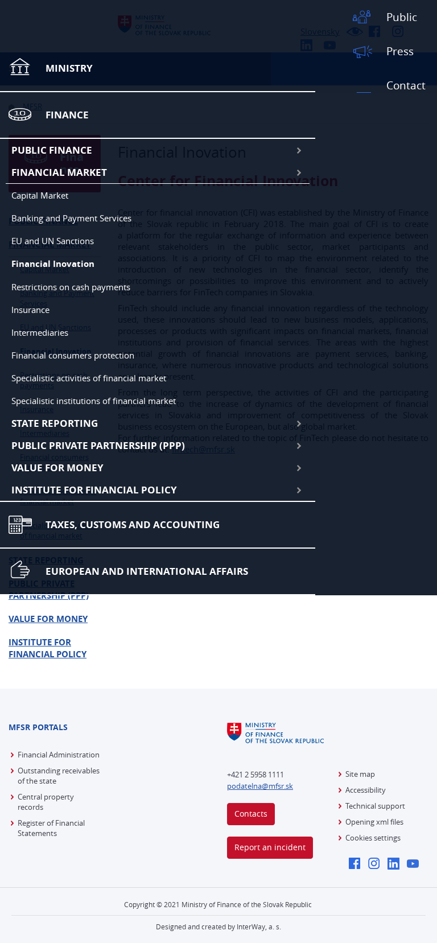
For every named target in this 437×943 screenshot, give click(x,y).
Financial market (59, 172)
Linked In (396, 864)
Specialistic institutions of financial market (93, 400)
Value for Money (57, 467)
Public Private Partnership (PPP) (98, 445)
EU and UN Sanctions (52, 240)
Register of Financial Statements (51, 828)
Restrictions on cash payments (70, 287)
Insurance (30, 309)
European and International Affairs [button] (147, 571)
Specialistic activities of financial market (88, 378)
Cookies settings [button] (373, 838)
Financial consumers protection (72, 355)
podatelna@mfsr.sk (260, 786)
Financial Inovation (52, 264)
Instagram (377, 864)
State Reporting (54, 423)
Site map (360, 774)
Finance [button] (67, 114)
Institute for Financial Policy (94, 489)
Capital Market (39, 195)
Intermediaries (39, 332)
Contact (406, 85)
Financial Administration (59, 755)
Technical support (375, 806)
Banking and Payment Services (71, 218)
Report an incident (270, 847)
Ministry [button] (69, 68)
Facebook (357, 864)
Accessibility (365, 790)
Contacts (250, 813)
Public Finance (51, 150)
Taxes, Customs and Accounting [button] (133, 524)
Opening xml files (374, 822)
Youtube (415, 864)
